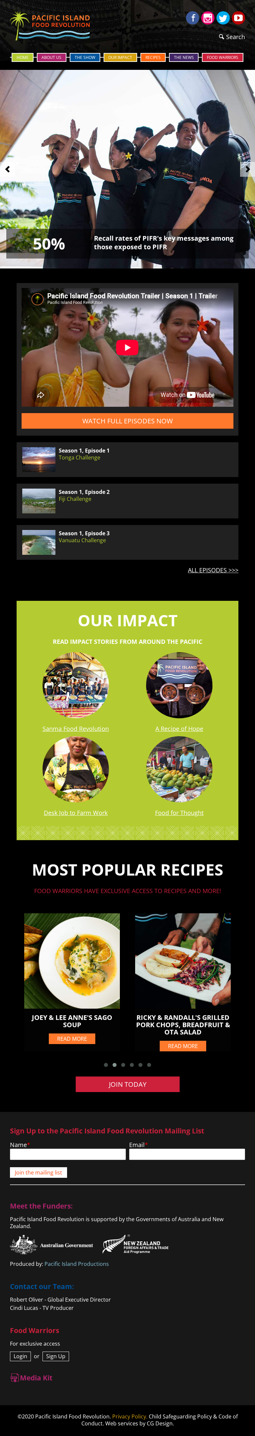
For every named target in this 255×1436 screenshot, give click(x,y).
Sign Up (55, 1356)
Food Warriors (222, 57)
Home (23, 57)
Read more (72, 1038)
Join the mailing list (38, 1172)
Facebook (192, 17)
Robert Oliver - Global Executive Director (60, 1299)
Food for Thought (179, 813)
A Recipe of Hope (179, 729)
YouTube (238, 17)
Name (18, 1145)
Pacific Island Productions (76, 1264)
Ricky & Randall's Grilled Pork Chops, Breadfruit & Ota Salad (183, 1024)
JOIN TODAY (127, 1084)
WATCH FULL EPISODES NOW (127, 420)
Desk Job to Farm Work (76, 813)
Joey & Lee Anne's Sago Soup (72, 1021)
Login (20, 1356)
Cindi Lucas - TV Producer (42, 1308)
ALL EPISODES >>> (213, 570)
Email (137, 1145)
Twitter (223, 17)
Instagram (207, 17)
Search (235, 37)
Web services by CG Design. (139, 1423)
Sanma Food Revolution (75, 729)
